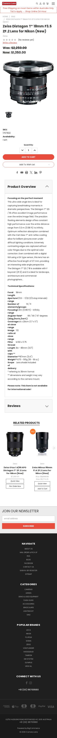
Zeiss (28, 644)
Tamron (28, 655)
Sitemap (28, 574)
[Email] (21, 172)
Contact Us (28, 567)
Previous (3, 448)
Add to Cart (42, 489)
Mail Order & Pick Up (28, 552)
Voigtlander (28, 648)
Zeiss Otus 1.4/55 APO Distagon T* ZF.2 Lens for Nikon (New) (14, 470)
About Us (28, 549)
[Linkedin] (35, 172)
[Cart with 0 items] (47, 3)
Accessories (28, 604)
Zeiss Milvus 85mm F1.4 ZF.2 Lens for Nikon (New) (42, 470)
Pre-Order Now (15, 486)
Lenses (28, 593)
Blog (28, 559)
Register (33, 570)
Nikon (28, 633)
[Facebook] (17, 172)
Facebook (28, 563)
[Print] (26, 172)
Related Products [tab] (26, 423)
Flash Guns (28, 600)
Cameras (28, 589)
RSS (28, 556)
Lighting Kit (28, 611)
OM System (28, 659)
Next (54, 448)
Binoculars (28, 607)
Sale (28, 615)
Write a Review (10, 42)
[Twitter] (31, 172)
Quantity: (28, 145)
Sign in (23, 570)
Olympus (28, 662)
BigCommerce (33, 728)
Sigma (28, 641)
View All (28, 666)
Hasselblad (28, 652)
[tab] (28, 406)
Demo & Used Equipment (28, 596)
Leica (28, 630)
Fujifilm (28, 637)
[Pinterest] (40, 172)
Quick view (15, 481)
